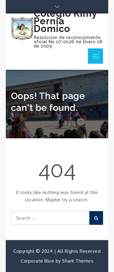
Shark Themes (77, 261)
